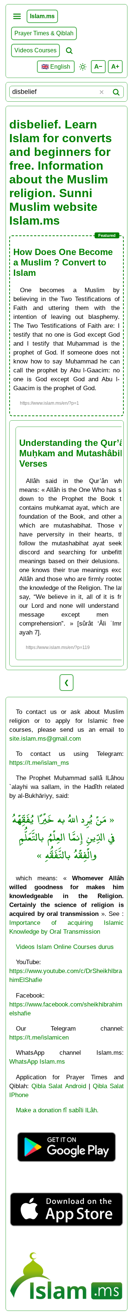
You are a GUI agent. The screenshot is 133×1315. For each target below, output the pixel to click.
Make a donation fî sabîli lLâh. (57, 1110)
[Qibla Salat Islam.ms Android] (66, 1171)
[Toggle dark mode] (83, 67)
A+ (115, 66)
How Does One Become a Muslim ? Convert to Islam (63, 262)
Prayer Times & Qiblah (44, 33)
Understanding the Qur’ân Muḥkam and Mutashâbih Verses (74, 453)
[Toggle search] (69, 50)
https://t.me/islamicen (39, 1037)
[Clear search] (101, 92)
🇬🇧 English (55, 66)
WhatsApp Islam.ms (37, 1061)
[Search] (116, 92)
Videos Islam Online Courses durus (65, 946)
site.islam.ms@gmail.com (45, 738)
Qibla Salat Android (58, 1086)
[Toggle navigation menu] (17, 16)
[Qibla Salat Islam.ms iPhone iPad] (66, 1242)
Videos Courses (35, 50)
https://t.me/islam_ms (39, 762)
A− (98, 66)
